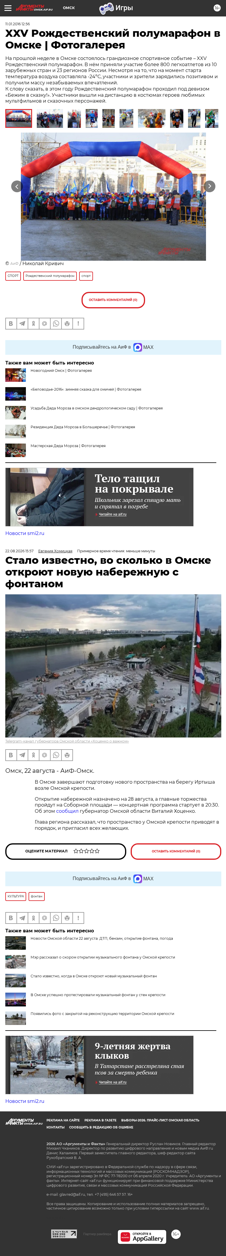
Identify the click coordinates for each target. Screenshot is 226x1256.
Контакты (55, 1127)
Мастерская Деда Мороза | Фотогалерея (68, 446)
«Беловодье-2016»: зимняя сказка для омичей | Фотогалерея (86, 389)
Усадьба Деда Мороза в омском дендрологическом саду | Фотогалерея (97, 408)
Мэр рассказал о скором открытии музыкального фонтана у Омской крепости (103, 957)
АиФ (14, 263)
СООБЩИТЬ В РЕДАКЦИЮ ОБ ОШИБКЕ (101, 1127)
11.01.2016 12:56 (17, 24)
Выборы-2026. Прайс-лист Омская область (160, 1120)
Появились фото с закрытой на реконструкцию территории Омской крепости (102, 1013)
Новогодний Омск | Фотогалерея (61, 370)
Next (210, 186)
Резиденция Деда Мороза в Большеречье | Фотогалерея (83, 427)
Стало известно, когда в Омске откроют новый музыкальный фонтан (94, 976)
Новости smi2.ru (24, 533)
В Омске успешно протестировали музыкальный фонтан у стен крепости (98, 995)
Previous (16, 186)
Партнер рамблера (97, 1234)
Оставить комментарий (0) (113, 300)
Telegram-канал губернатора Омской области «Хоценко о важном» (67, 741)
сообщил (68, 811)
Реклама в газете (100, 1120)
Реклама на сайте (63, 1120)
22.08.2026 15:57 (19, 551)
